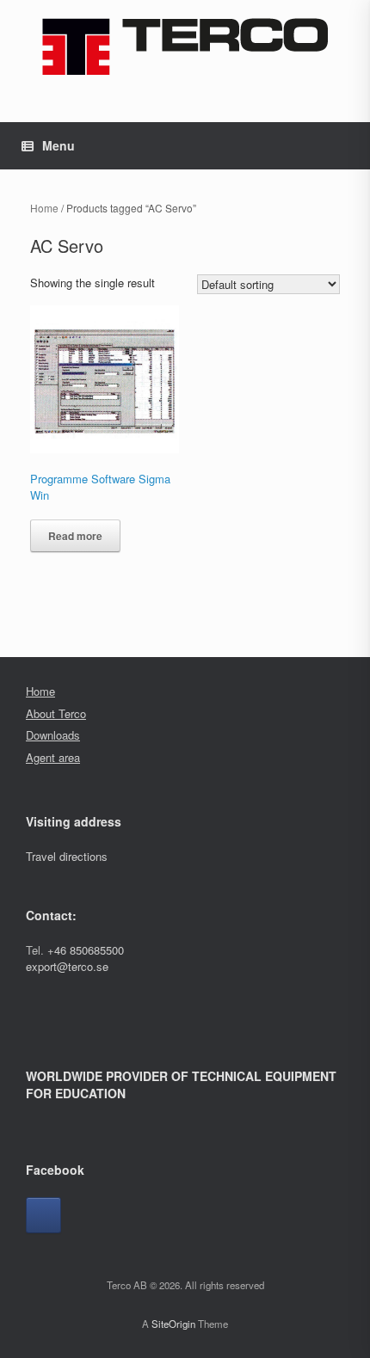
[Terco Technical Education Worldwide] (185, 46)
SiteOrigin (173, 1323)
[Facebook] (43, 1215)
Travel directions (67, 856)
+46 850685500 (85, 950)
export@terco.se (67, 966)
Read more (75, 536)
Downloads (53, 735)
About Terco (56, 713)
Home (44, 207)
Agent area (53, 757)
